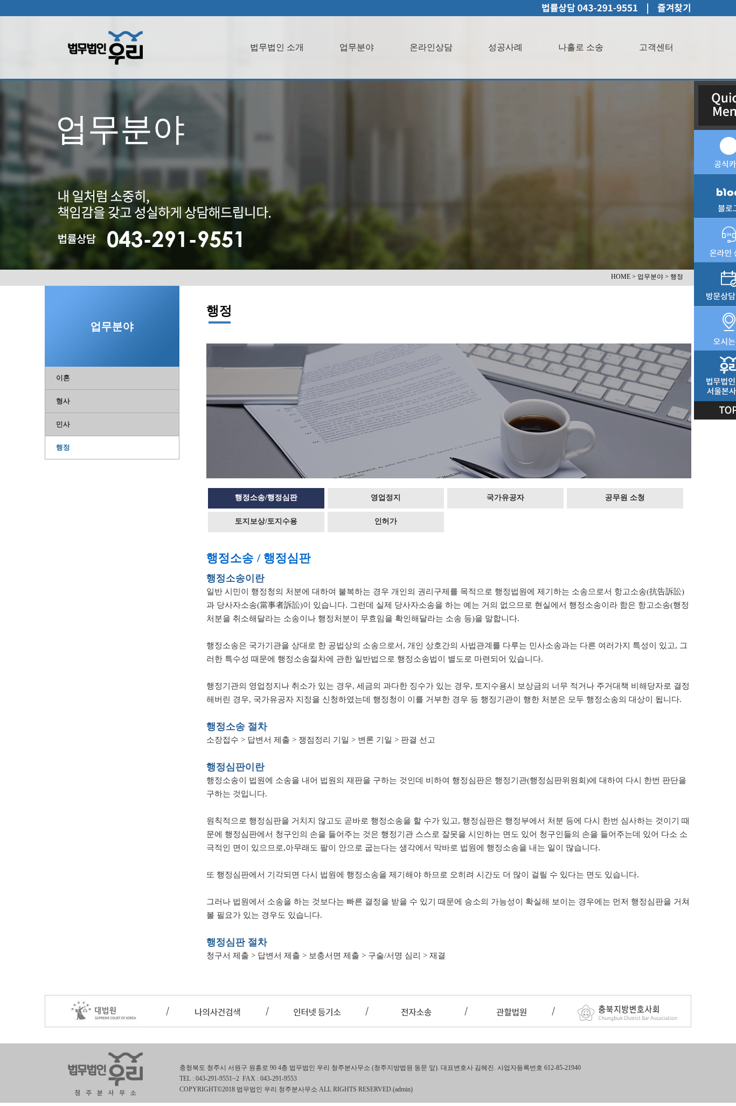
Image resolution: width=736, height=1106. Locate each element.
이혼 (63, 378)
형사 (63, 401)
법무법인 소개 (277, 47)
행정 (63, 447)
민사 (63, 424)
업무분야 (356, 47)
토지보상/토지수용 (266, 521)
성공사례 (505, 47)
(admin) (403, 1089)
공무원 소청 (625, 497)
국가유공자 (505, 497)
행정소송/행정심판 (266, 497)
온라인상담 (431, 47)
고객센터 (656, 47)
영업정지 (386, 497)
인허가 (385, 521)
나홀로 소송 (580, 47)
